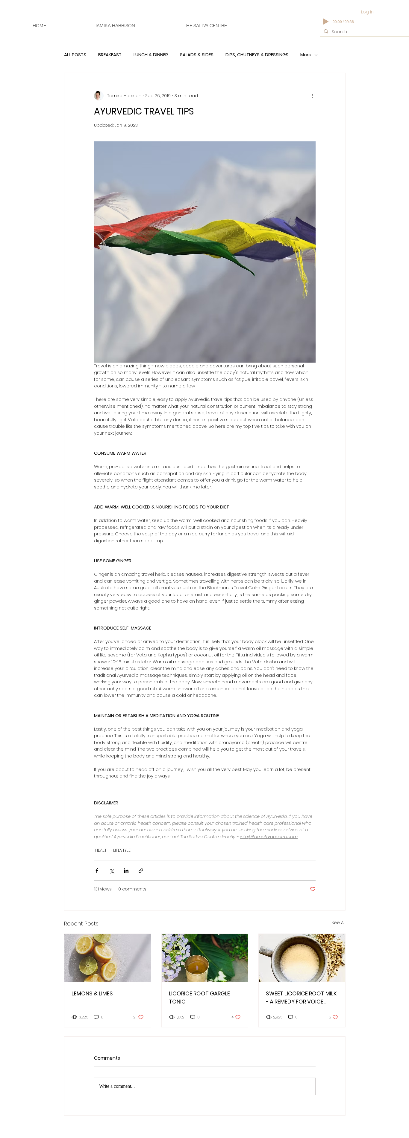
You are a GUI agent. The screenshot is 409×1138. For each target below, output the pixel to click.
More (305, 54)
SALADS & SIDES (196, 54)
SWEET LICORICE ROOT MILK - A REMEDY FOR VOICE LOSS (301, 998)
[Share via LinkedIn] (126, 870)
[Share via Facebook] (97, 870)
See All (338, 922)
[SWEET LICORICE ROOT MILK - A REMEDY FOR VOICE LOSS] (302, 958)
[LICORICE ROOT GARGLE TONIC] (205, 958)
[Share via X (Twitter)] (111, 870)
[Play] (325, 22)
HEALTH (102, 850)
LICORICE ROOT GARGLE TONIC (199, 997)
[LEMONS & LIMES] (107, 958)
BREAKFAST (110, 54)
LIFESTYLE (122, 850)
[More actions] (312, 95)
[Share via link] (141, 870)
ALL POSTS (75, 54)
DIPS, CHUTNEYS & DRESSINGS (256, 54)
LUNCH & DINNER (151, 54)
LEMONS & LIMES (92, 993)
